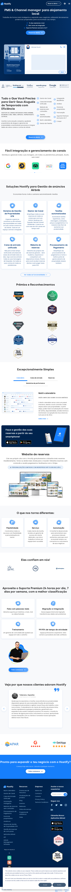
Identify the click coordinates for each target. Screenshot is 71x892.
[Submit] (65, 794)
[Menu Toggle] (69, 3)
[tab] (20, 378)
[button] (31, 172)
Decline (59, 885)
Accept (45, 885)
